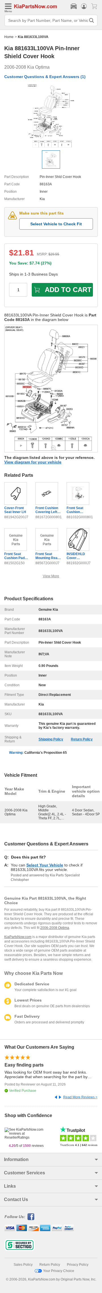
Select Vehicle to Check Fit (56, 224)
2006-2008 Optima (54, 928)
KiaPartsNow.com (17, 937)
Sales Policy (23, 1265)
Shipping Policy (51, 739)
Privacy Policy (77, 1265)
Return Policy (82, 739)
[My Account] (83, 6)
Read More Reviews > (80, 1097)
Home (9, 37)
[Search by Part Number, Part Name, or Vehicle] (91, 20)
